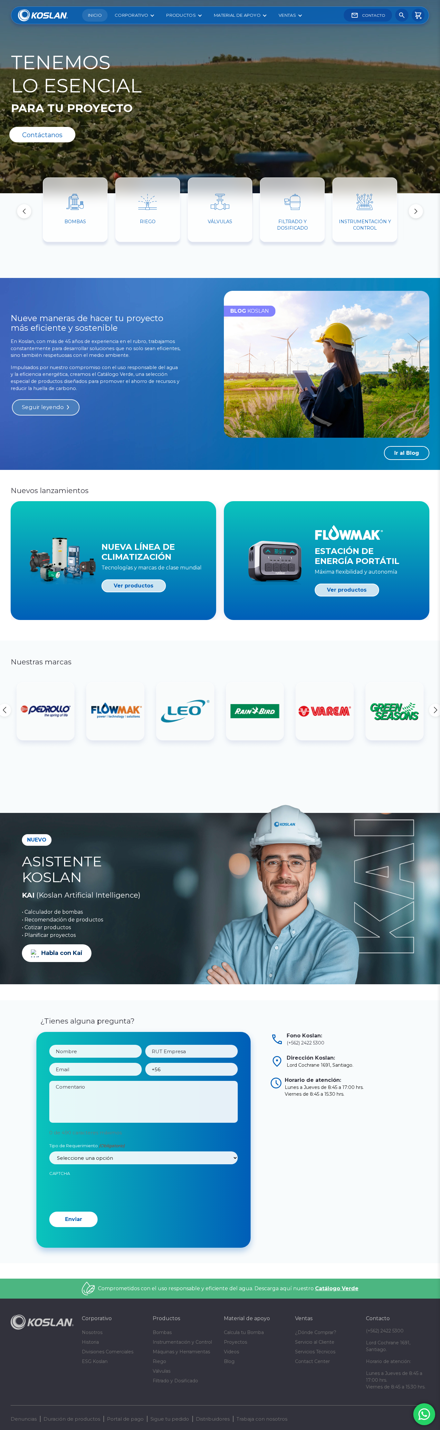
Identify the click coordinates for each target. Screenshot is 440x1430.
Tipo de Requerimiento (87, 1145)
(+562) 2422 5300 (305, 1043)
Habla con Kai (61, 953)
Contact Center (312, 1361)
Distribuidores (213, 1419)
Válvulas (161, 1371)
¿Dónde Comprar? (315, 1332)
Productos (181, 15)
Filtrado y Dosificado (175, 1381)
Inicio (95, 15)
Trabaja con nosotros (261, 1419)
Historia (90, 1342)
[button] (416, 211)
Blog (229, 1361)
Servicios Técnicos (315, 1352)
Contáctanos (42, 135)
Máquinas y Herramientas (181, 1352)
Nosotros (92, 1332)
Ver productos (133, 586)
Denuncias (24, 1419)
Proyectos (235, 1342)
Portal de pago (125, 1419)
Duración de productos (71, 1419)
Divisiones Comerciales (107, 1352)
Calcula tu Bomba (244, 1332)
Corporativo (131, 15)
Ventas (287, 15)
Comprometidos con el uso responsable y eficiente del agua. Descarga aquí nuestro (228, 1288)
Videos (231, 1352)
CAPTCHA (59, 1173)
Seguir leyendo (42, 407)
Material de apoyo (237, 15)
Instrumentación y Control (182, 1342)
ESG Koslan (95, 1361)
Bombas (162, 1332)
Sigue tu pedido (169, 1419)
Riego (159, 1361)
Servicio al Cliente (314, 1342)
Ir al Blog (406, 453)
